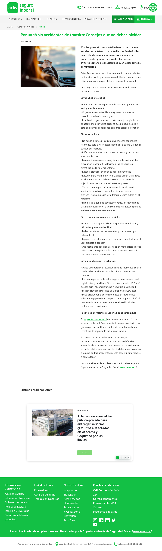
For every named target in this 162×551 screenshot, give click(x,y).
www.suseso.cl (128, 367)
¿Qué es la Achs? (14, 494)
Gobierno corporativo (17, 502)
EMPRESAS (52, 19)
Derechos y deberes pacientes (16, 517)
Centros (97, 507)
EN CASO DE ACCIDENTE (95, 19)
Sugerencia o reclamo (105, 511)
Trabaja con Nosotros (46, 499)
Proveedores (41, 490)
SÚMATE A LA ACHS (123, 19)
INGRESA (145, 19)
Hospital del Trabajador (70, 492)
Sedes (147, 7)
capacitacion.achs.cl (95, 319)
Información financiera (17, 498)
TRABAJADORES (33, 19)
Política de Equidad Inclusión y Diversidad (17, 508)
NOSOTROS (15, 19)
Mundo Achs (71, 503)
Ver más (84, 453)
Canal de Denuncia (44, 494)
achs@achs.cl (105, 499)
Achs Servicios (72, 499)
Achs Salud (70, 520)
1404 (104, 503)
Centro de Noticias (26, 27)
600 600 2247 (106, 492)
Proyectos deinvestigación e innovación (72, 511)
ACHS (10, 27)
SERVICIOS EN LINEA (71, 19)
